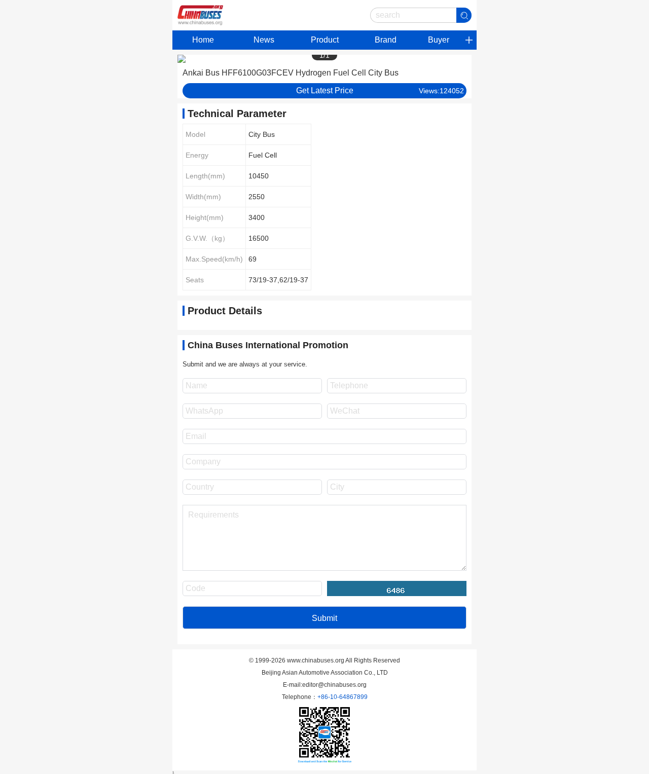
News (264, 39)
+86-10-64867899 (342, 697)
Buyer (438, 39)
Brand (385, 39)
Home (203, 39)
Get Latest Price (324, 90)
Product (325, 39)
